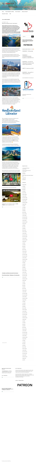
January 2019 (24, 330)
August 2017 (24, 358)
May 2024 (23, 226)
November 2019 (24, 314)
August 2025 (24, 204)
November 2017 (24, 353)
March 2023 (24, 249)
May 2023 (23, 246)
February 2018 (24, 348)
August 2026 (24, 184)
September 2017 (24, 356)
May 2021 (23, 285)
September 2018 (24, 337)
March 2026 (24, 192)
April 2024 (23, 228)
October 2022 (24, 257)
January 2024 (24, 233)
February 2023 (24, 251)
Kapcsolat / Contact (5, 13)
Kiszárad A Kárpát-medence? (26, 170)
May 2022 (23, 265)
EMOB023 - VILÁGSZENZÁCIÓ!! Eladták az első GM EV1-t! (28, 56)
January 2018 (24, 350)
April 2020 (23, 306)
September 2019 (24, 317)
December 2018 (24, 332)
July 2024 (23, 225)
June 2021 (23, 283)
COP (10, 13)
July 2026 (23, 186)
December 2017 (24, 351)
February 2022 (24, 270)
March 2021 (24, 288)
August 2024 (24, 223)
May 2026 (23, 189)
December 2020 (24, 293)
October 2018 (24, 335)
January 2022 (24, 272)
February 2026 (24, 194)
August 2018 (24, 338)
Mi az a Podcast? (17, 11)
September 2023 (24, 239)
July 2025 (23, 205)
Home (3, 11)
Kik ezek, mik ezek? (25, 11)
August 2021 (24, 280)
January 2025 (24, 215)
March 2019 (24, 327)
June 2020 (23, 303)
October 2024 (24, 220)
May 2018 (23, 343)
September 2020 (24, 298)
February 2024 (24, 231)
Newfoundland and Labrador (9, 23)
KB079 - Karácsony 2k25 (28, 68)
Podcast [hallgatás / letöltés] (9, 11)
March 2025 (24, 212)
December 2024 (24, 217)
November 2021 (24, 275)
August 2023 (24, 241)
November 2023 (24, 236)
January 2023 (24, 252)
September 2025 (24, 202)
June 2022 (23, 264)
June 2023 (23, 244)
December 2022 (24, 254)
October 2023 (24, 238)
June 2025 (23, 207)
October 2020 (24, 296)
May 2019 (23, 324)
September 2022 (24, 259)
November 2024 (24, 218)
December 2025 (24, 197)
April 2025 (23, 210)
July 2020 (23, 301)
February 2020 (24, 309)
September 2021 (24, 278)
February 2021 (24, 290)
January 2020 (24, 311)
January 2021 (24, 291)
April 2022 (23, 267)
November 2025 (24, 199)
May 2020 (23, 304)
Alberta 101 (24, 178)
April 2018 (23, 345)
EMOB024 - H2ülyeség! (27, 51)
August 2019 (24, 319)
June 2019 (23, 322)
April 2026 (23, 191)
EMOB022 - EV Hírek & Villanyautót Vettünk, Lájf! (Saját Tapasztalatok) (28, 63)
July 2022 (23, 262)
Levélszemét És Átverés (25, 168)
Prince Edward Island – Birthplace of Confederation (10, 275)
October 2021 (24, 277)
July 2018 (23, 340)
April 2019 (23, 325)
